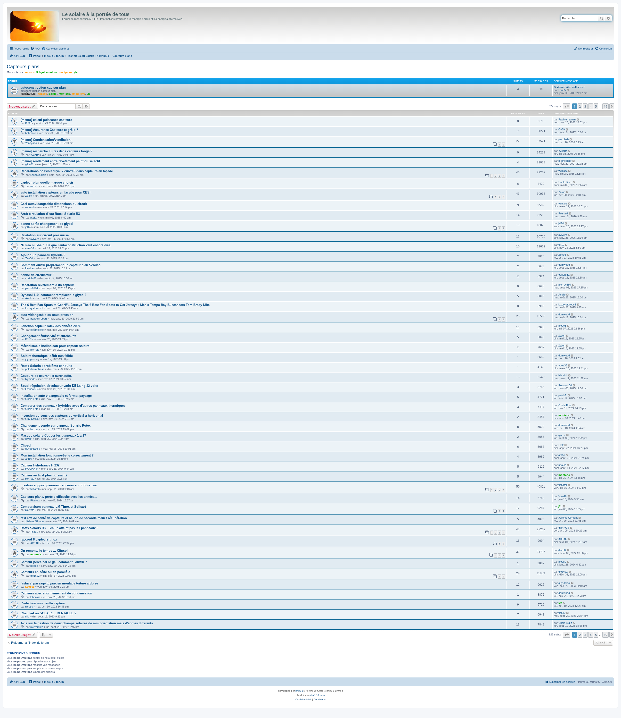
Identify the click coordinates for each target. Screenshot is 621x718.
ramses (29, 72)
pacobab (563, 139)
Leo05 (562, 90)
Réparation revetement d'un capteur (47, 285)
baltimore (30, 133)
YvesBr (34, 154)
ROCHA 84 (31, 468)
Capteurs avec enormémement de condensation (56, 593)
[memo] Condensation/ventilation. (46, 140)
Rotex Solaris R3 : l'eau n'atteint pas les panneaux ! (59, 528)
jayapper (30, 359)
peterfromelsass (34, 369)
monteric (51, 72)
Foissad (563, 213)
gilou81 (29, 164)
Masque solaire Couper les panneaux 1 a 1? (53, 435)
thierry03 (563, 527)
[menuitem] (35, 48)
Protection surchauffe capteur (43, 603)
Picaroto (35, 500)
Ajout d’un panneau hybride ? (43, 255)
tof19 (561, 244)
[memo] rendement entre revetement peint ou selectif (60, 161)
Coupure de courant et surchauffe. (46, 376)
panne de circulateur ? (37, 275)
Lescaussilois (38, 174)
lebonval (35, 597)
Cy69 (561, 129)
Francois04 (32, 389)
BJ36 (28, 123)
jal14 (28, 227)
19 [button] (605, 106)
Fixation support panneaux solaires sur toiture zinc (59, 485)
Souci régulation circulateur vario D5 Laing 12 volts (59, 386)
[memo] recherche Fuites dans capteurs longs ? (56, 151)
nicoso (34, 186)
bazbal (34, 429)
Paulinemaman (567, 119)
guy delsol (564, 583)
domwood (564, 264)
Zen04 (29, 258)
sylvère (34, 238)
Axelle (28, 298)
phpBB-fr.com (317, 695)
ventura (562, 170)
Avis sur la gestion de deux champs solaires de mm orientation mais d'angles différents (87, 623)
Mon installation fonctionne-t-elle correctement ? (57, 455)
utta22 (562, 465)
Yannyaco (31, 143)
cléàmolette (37, 329)
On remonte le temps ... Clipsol (44, 550)
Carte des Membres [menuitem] (58, 48)
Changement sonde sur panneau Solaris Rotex (55, 425)
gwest (28, 438)
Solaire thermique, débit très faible (47, 356)
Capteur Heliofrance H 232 (40, 465)
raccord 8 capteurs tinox (39, 539)
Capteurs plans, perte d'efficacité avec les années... (59, 496)
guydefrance (32, 448)
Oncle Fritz (31, 398)
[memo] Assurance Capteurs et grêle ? (49, 130)
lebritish (562, 375)
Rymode (30, 379)
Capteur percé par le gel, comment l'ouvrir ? (54, 562)
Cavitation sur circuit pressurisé (45, 235)
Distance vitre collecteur (569, 87)
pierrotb (34, 349)
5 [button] (596, 106)
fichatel (34, 489)
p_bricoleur (565, 160)
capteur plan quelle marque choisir (47, 182)
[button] (566, 106)
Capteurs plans (23, 66)
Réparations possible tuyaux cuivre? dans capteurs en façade (67, 171)
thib (27, 616)
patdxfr (562, 395)
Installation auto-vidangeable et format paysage (56, 395)
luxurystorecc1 (34, 308)
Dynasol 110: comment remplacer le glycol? (53, 295)
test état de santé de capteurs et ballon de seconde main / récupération (74, 518)
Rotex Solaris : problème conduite (46, 366)
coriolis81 (30, 278)
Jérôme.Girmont (34, 521)
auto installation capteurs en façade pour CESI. (56, 192)
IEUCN (29, 339)
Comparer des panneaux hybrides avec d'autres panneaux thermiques (73, 405)
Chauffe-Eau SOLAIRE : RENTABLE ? (48, 613)
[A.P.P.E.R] (35, 25)
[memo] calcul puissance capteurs (46, 120)
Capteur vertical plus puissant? (44, 475)
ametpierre (66, 72)
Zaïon (28, 195)
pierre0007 (36, 626)
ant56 (28, 458)
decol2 (562, 550)
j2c (76, 72)
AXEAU (34, 543)
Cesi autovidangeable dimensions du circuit (54, 204)
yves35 (29, 248)
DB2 (561, 445)
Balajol (40, 72)
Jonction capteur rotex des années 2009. (51, 326)
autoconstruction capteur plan (43, 87)
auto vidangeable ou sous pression (47, 315)
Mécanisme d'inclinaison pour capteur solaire (55, 346)
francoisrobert (38, 318)
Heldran (29, 268)
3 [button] (585, 106)
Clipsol (26, 445)
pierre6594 (31, 288)
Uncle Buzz (565, 182)
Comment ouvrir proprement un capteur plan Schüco (60, 265)
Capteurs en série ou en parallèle (45, 572)
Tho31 (34, 531)
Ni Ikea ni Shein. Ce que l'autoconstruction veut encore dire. (66, 245)
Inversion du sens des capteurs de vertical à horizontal (62, 415)
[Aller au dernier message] (578, 119)
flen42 (561, 612)
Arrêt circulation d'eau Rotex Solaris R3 (50, 214)
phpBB (299, 690)
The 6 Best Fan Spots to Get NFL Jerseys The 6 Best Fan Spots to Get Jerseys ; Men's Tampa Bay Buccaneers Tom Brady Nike (115, 305)
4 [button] (590, 106)
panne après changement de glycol (47, 224)
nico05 (562, 325)
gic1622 (35, 575)
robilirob (29, 207)
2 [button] (580, 106)
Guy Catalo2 (32, 418)
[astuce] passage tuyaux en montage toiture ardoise (59, 583)
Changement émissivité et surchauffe (48, 336)
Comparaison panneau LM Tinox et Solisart (53, 506)
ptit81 (33, 217)
